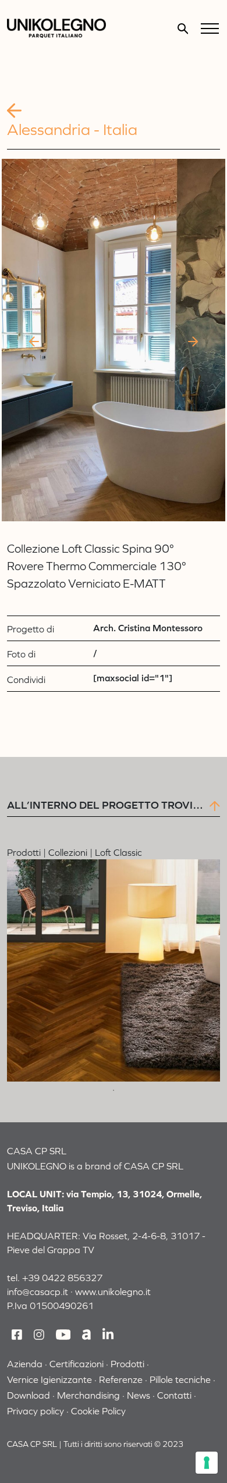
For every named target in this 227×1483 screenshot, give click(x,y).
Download (28, 1395)
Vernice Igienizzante (49, 1379)
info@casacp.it (37, 1291)
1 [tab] (113, 1090)
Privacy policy (35, 1411)
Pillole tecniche (180, 1379)
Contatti (174, 1395)
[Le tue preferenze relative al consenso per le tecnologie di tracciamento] (207, 1463)
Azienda (24, 1363)
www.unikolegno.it (113, 1291)
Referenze (121, 1379)
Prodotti (127, 1363)
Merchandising (88, 1395)
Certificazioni (76, 1363)
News (138, 1395)
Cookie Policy (98, 1411)
